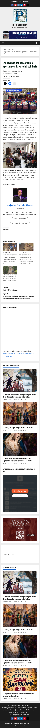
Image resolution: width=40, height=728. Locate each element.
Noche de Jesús (31, 710)
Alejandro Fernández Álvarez (13, 71)
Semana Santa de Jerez (16, 705)
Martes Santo (32, 708)
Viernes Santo (14, 712)
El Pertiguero (7, 399)
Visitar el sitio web (20, 219)
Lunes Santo (21, 708)
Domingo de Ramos (9, 708)
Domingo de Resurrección (19, 715)
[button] (3, 43)
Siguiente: (18, 296)
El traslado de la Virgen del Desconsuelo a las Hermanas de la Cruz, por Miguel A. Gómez (10, 277)
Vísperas (28, 705)
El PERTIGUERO (20, 25)
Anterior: (10, 289)
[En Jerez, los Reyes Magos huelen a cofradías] (20, 413)
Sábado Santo (25, 712)
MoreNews (14, 726)
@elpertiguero (9, 554)
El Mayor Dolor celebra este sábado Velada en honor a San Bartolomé (18, 694)
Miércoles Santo (8, 710)
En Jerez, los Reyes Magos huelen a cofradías (18, 427)
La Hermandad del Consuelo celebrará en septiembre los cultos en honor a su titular (17, 459)
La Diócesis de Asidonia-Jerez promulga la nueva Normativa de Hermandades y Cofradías (19, 395)
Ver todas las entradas (20, 223)
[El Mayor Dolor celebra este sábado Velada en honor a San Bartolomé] (20, 679)
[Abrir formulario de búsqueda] (36, 43)
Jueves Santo (19, 710)
